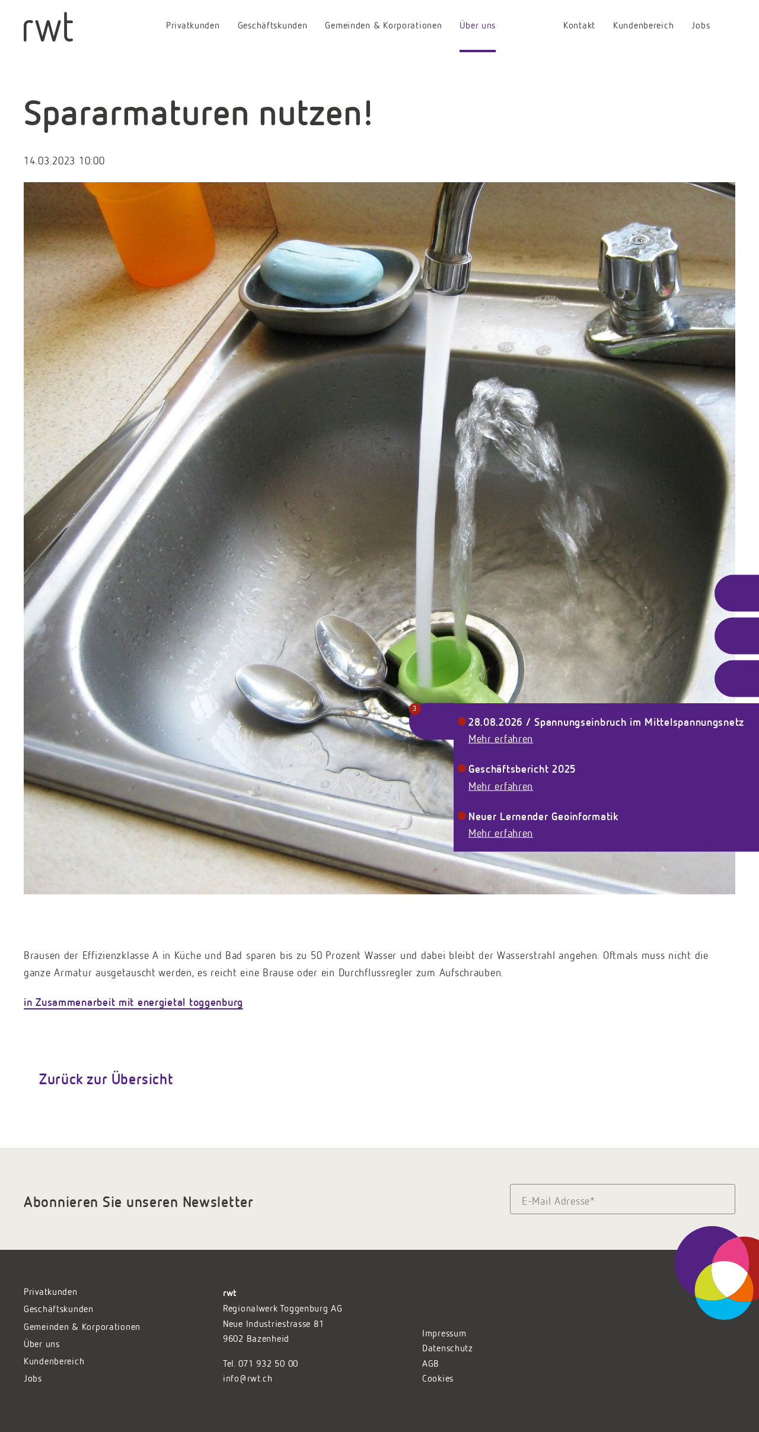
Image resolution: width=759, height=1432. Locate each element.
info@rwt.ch (248, 1379)
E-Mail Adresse (558, 1201)
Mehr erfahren (500, 739)
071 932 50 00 (268, 1364)
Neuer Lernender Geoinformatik (543, 815)
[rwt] (48, 27)
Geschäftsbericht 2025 (522, 768)
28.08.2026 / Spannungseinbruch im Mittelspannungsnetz (606, 721)
